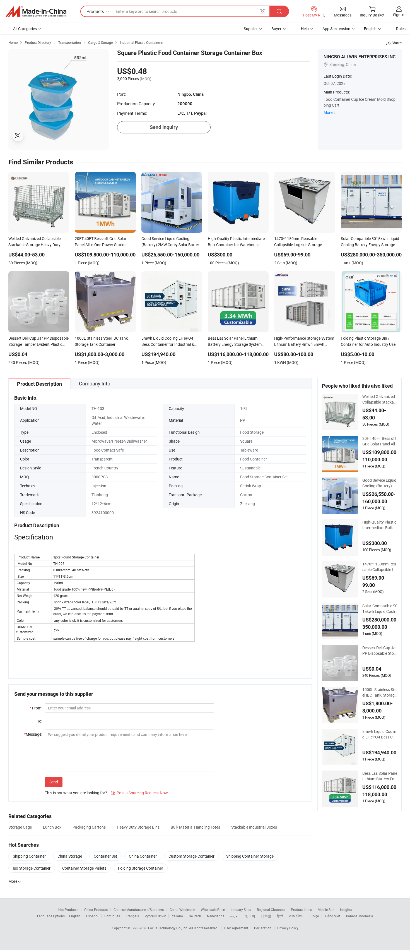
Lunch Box (52, 827)
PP (242, 420)
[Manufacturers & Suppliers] (36, 11)
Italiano (177, 916)
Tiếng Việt (332, 916)
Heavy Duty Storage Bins (138, 827)
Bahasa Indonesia (359, 916)
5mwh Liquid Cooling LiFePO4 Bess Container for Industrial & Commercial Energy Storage (379, 734)
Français (132, 916)
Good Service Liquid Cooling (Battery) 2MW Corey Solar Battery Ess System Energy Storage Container (379, 483)
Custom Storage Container (191, 856)
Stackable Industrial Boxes (254, 827)
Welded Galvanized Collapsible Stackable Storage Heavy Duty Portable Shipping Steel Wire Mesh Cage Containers (379, 399)
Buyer (276, 28)
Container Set (105, 856)
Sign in (398, 14)
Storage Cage (20, 827)
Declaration (262, 928)
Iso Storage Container (31, 868)
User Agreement (236, 928)
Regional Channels (271, 909)
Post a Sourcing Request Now (139, 792)
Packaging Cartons (89, 827)
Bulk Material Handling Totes (195, 827)
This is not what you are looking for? (76, 792)
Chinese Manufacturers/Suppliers (139, 909)
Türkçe (314, 916)
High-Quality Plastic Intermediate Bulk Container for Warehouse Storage (379, 525)
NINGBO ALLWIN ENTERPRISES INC (359, 57)
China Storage (69, 856)
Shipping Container (29, 856)
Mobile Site (326, 909)
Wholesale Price (213, 909)
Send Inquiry (164, 127)
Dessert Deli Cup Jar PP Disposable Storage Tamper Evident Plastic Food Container (379, 650)
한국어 (250, 916)
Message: (33, 734)
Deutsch (195, 916)
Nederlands (215, 916)
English (74, 916)
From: (36, 708)
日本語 (266, 916)
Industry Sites (241, 909)
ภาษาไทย (296, 916)
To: (39, 721)
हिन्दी (280, 916)
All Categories (25, 28)
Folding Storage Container (140, 868)
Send (53, 782)
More (328, 112)
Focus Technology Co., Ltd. (168, 928)
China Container (143, 856)
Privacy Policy (287, 928)
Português (112, 916)
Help (305, 28)
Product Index (301, 909)
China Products (96, 909)
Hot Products (68, 909)
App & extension (336, 28)
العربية (234, 916)
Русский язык (155, 916)
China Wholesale (182, 909)
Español (92, 916)
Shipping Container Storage (250, 856)
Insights (346, 909)
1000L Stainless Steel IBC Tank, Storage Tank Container (379, 692)
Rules (401, 28)
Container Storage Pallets (84, 868)
